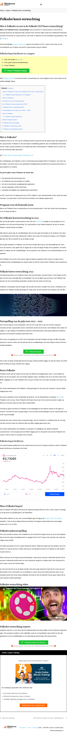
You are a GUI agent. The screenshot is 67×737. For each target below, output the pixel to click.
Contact (34, 727)
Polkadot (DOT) (8, 78)
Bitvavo (19, 59)
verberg (10, 88)
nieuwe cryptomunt (19, 44)
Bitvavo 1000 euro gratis (53, 518)
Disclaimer (22, 727)
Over (29, 727)
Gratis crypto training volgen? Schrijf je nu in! (17, 155)
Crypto (7, 10)
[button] (41, 4)
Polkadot (5, 38)
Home (2, 10)
